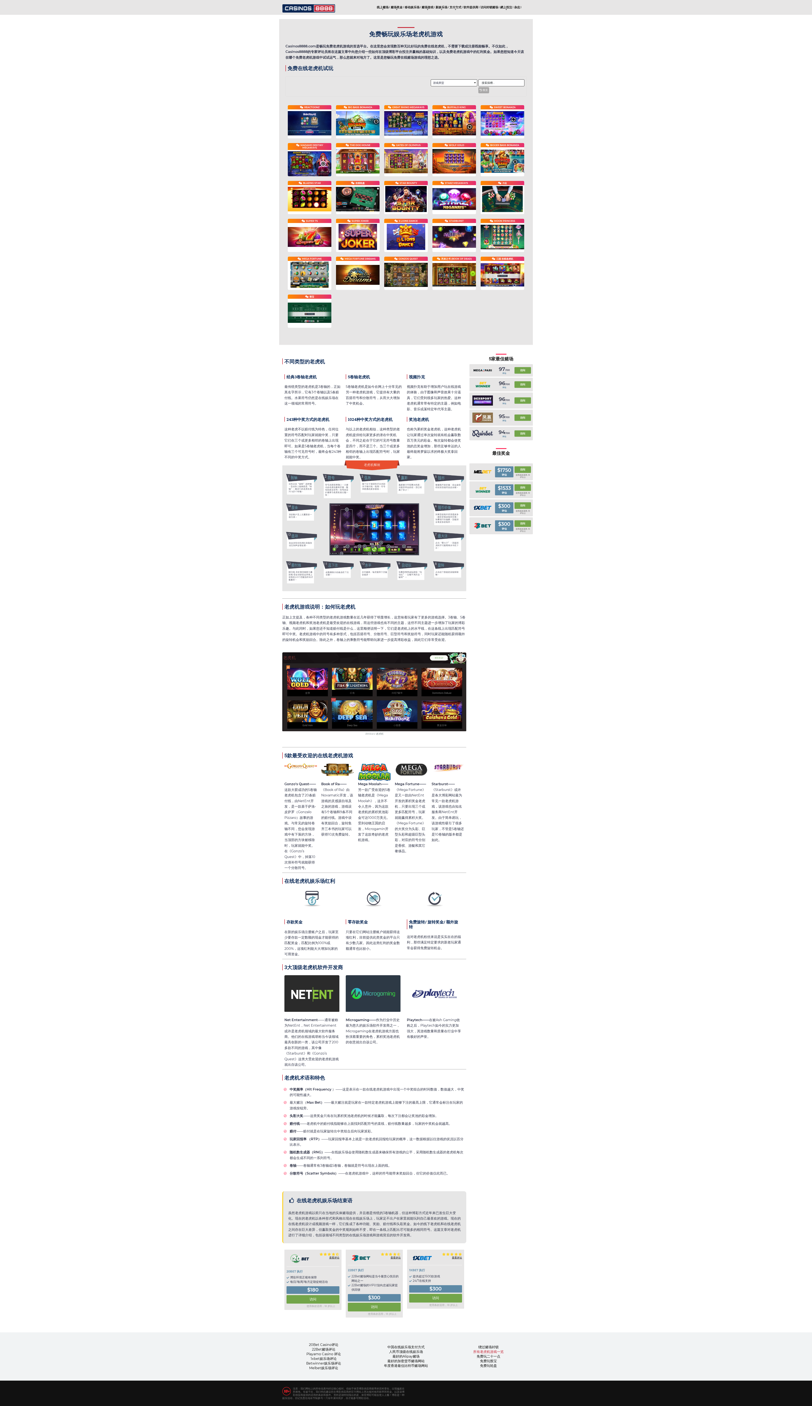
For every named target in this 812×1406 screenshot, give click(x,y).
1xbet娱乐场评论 (324, 1359)
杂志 (517, 7)
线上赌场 (383, 7)
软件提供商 (471, 7)
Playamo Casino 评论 (323, 1354)
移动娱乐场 (412, 7)
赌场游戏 (427, 7)
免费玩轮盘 (488, 1366)
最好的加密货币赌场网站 (406, 1361)
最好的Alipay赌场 (406, 1356)
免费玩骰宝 (488, 1361)
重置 (485, 90)
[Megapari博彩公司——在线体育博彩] (482, 370)
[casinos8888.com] (308, 7)
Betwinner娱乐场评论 (323, 1363)
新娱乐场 (441, 7)
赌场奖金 (397, 7)
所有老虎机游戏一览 (488, 1352)
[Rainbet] (482, 433)
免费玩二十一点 (488, 1356)
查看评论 (334, 1257)
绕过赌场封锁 (488, 1347)
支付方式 (455, 7)
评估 (504, 373)
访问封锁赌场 (489, 7)
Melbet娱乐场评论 (323, 1368)
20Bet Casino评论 (323, 1345)
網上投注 (506, 7)
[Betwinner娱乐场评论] (482, 385)
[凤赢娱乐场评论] (482, 418)
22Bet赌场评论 (323, 1349)
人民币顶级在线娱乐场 (406, 1352)
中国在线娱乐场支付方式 (406, 1347)
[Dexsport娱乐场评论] (482, 400)
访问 (313, 1299)
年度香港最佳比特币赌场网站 (406, 1366)
